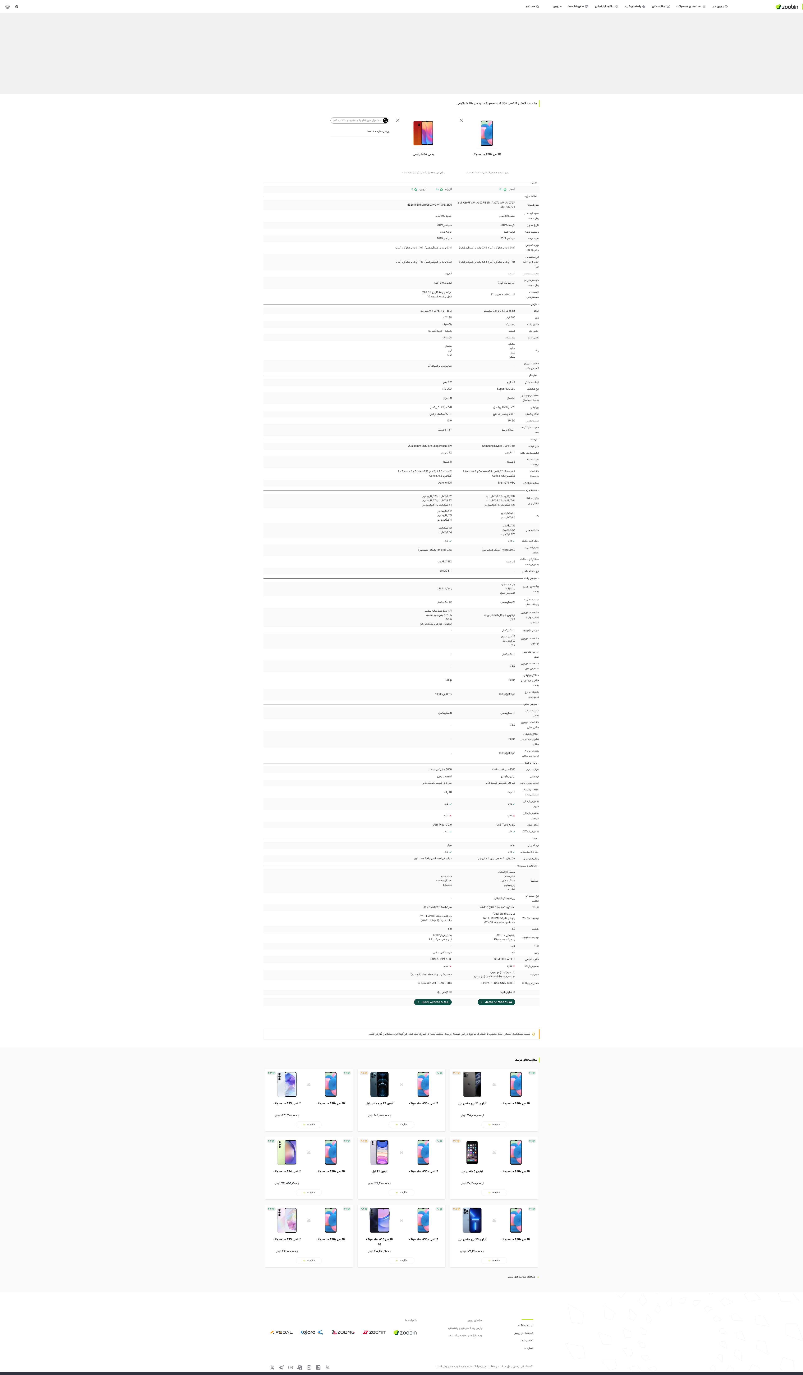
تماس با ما (527, 1340)
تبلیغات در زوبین (523, 1333)
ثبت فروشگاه (525, 1325)
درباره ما (528, 1348)
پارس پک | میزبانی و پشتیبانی (465, 1328)
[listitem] (494, 1100)
